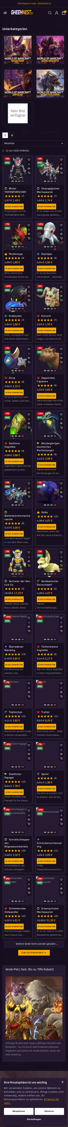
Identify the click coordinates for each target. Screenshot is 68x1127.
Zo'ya (11, 378)
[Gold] (17, 113)
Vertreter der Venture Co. (17, 583)
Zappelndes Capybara (46, 380)
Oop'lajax (46, 254)
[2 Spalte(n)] (5, 135)
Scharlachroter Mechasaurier (48, 910)
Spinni (44, 774)
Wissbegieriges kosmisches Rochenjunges (48, 447)
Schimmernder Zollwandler (15, 910)
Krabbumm (15, 316)
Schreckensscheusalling (49, 845)
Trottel (44, 712)
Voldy (44, 512)
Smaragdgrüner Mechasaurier (48, 190)
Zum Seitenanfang (34, 952)
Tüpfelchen (15, 712)
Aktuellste (34, 143)
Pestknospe (15, 254)
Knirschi (45, 316)
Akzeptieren (18, 1111)
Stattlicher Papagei (13, 776)
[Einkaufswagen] (63, 13)
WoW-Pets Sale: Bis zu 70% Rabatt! (30, 969)
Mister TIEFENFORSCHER (15, 190)
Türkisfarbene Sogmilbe (47, 649)
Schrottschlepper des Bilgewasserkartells (17, 843)
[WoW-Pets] (17, 49)
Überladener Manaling (14, 649)
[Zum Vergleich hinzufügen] (29, 164)
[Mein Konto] (56, 13)
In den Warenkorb (14, 206)
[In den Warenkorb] (29, 173)
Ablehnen (49, 1111)
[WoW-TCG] (50, 83)
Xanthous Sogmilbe (12, 445)
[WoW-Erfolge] (17, 83)
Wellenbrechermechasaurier (17, 518)
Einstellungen (34, 1119)
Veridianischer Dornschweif (48, 583)
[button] (29, 159)
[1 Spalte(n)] (12, 135)
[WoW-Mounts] (50, 49)
